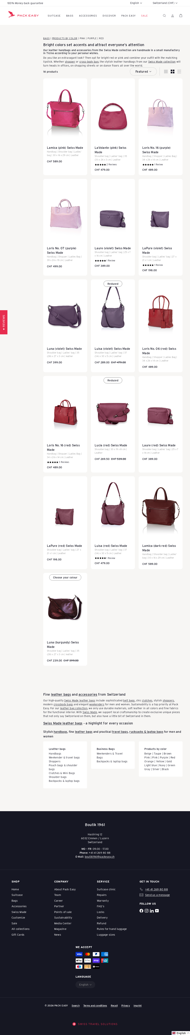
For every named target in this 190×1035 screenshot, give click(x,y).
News (57, 934)
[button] (181, 1033)
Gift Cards (18, 934)
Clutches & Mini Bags (62, 773)
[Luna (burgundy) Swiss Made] (65, 619)
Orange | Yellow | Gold (158, 761)
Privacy (125, 1005)
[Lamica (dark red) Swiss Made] (161, 522)
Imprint (138, 1005)
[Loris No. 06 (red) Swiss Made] (161, 325)
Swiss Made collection (117, 50)
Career (58, 900)
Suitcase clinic (106, 889)
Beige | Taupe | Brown (157, 753)
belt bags (129, 700)
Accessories (88, 15)
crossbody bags (63, 704)
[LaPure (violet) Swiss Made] (161, 227)
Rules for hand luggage (112, 929)
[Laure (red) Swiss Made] (161, 420)
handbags (60, 732)
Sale (14, 923)
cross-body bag (89, 61)
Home (15, 889)
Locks (100, 912)
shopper (70, 61)
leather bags (61, 694)
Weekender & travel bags (64, 757)
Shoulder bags (58, 777)
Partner (59, 906)
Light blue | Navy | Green (159, 765)
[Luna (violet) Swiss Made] (65, 323)
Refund (101, 923)
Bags (69, 15)
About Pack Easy (65, 889)
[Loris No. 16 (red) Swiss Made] (65, 424)
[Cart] (181, 15)
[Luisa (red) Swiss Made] (113, 522)
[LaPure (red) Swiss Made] (65, 520)
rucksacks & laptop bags (146, 732)
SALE (144, 15)
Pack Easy (128, 15)
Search (75, 1005)
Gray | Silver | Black (156, 769)
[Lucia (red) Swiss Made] (113, 420)
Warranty (103, 900)
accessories (87, 694)
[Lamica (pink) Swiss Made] (65, 122)
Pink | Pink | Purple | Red (159, 757)
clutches (147, 700)
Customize (18, 917)
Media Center (62, 923)
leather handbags (60, 50)
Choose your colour (65, 577)
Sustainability (63, 917)
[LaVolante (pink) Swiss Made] (113, 126)
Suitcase (54, 15)
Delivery (102, 917)
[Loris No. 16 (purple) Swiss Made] (161, 126)
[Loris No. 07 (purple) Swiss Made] (65, 225)
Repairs (102, 895)
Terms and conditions (95, 1005)
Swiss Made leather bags (79, 700)
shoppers (168, 700)
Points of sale (63, 912)
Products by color (64, 38)
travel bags (120, 732)
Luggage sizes (106, 934)
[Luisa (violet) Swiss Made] (113, 323)
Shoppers (54, 761)
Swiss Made (90, 712)
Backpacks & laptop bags (64, 781)
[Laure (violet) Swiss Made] (113, 225)
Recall (114, 1005)
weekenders (96, 704)
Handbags (55, 753)
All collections (21, 929)
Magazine (60, 929)
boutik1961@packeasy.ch (99, 856)
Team (57, 895)
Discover (109, 15)
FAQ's (100, 906)
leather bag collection (73, 708)
